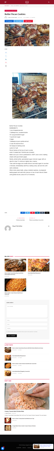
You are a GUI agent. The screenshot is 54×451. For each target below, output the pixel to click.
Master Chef (8, 413)
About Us (24, 447)
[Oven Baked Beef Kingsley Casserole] (8, 373)
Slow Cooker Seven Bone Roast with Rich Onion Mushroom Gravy (14, 273)
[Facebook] (6, 52)
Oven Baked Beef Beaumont (34, 273)
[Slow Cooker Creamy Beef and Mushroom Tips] (8, 420)
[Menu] (5, 2)
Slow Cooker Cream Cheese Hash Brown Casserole (14, 293)
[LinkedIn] (6, 59)
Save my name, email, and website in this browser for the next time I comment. (22, 331)
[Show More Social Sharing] (34, 21)
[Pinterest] (6, 62)
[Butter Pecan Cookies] (27, 35)
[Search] (48, 2)
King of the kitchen (12, 17)
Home (12, 5)
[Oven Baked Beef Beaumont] (38, 265)
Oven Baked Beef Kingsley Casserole (21, 371)
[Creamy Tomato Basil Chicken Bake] (27, 396)
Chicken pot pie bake (20, 220)
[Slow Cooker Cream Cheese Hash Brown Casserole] (15, 285)
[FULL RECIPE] (27, 2)
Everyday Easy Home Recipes (11, 10)
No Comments (26, 17)
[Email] (6, 66)
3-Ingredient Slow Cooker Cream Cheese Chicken (24, 426)
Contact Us (29, 447)
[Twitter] (6, 56)
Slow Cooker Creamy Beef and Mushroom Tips (23, 418)
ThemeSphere (32, 445)
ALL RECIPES (16, 5)
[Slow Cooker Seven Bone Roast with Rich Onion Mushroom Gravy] (15, 265)
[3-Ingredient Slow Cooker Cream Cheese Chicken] (8, 428)
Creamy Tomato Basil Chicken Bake (14, 411)
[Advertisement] (27, 244)
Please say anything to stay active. (36, 220)
